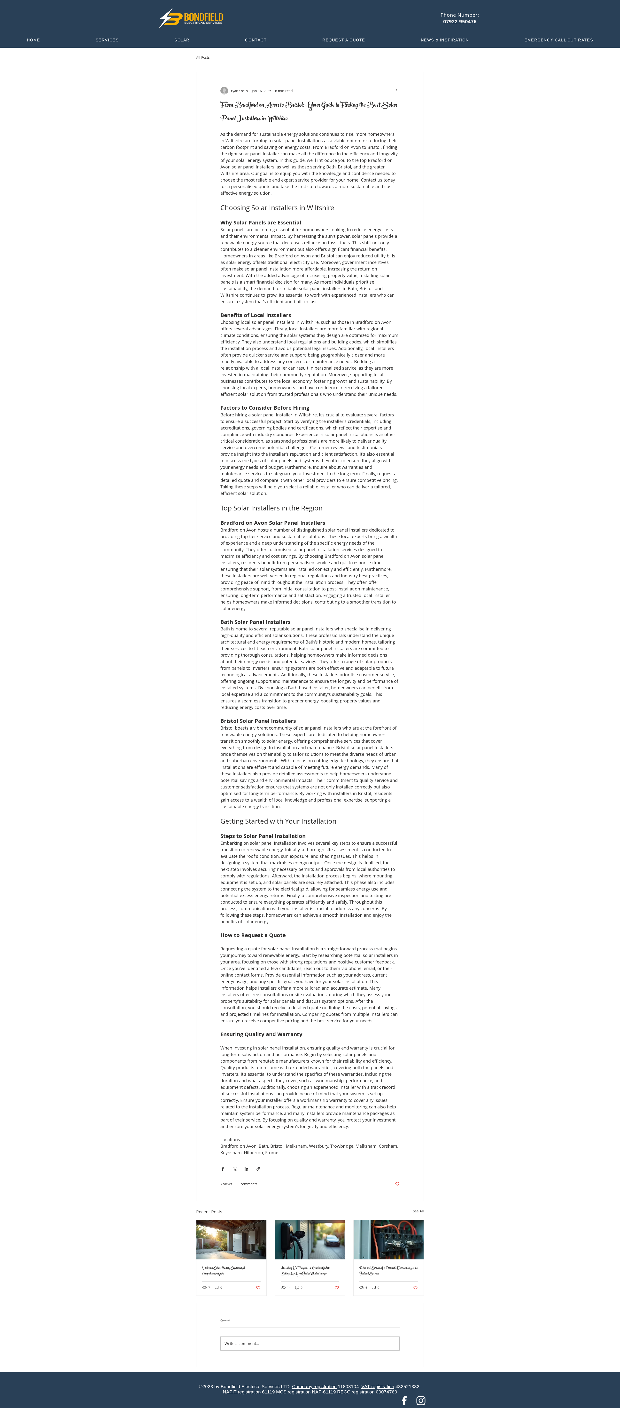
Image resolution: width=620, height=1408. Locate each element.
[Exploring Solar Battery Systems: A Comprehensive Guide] (231, 1239)
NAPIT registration (242, 1391)
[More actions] (397, 91)
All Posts (203, 57)
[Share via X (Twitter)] (234, 1169)
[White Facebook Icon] (404, 1401)
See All (418, 1211)
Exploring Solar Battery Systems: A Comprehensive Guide (223, 1271)
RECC (343, 1391)
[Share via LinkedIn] (246, 1169)
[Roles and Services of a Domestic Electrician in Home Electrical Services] (389, 1239)
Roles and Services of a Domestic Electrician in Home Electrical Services (388, 1271)
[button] (107, 40)
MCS (281, 1391)
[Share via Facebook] (222, 1169)
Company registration (314, 1386)
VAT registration (377, 1386)
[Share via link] (258, 1169)
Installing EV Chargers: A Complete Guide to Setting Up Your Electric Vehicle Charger (305, 1271)
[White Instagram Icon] (421, 1401)
